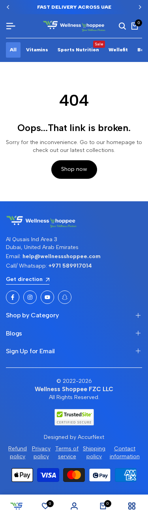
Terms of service (67, 452)
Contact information (125, 452)
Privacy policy (41, 452)
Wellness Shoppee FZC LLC (74, 389)
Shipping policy (94, 452)
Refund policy (17, 452)
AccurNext (91, 437)
